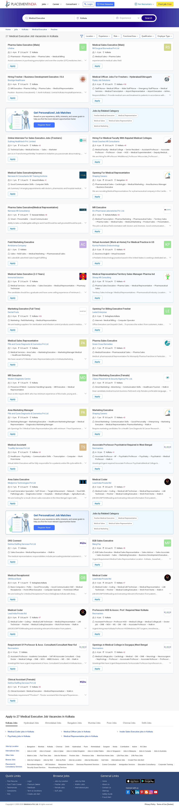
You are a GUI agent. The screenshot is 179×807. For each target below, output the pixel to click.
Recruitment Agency (34, 764)
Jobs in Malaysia (129, 751)
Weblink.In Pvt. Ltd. (31, 804)
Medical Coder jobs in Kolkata (21, 731)
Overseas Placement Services (87, 764)
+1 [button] (46, 180)
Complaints (11, 791)
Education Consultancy (147, 764)
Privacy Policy (150, 804)
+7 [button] (124, 487)
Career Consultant (109, 764)
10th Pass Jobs (137, 755)
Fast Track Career (14, 784)
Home (104, 781)
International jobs (82, 788)
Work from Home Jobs (105, 755)
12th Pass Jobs (122, 755)
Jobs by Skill (48, 760)
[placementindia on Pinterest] (142, 792)
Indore (134, 746)
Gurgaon (106, 746)
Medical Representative (127, 116)
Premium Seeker (33, 784)
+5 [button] (46, 215)
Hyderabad (76, 746)
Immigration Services (127, 764)
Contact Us (106, 788)
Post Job (165, 4)
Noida (115, 746)
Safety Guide (107, 794)
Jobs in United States (96, 751)
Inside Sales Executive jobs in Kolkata (136, 731)
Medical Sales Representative (120, 121)
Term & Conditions (34, 791)
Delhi (67, 746)
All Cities (143, 746)
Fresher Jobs (74, 755)
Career (56, 4)
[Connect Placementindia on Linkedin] (137, 792)
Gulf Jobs (105, 760)
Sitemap (105, 791)
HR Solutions (50, 764)
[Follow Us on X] (132, 792)
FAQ (8, 794)
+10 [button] (124, 84)
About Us (105, 784)
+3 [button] (40, 145)
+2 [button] (124, 652)
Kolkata (50, 746)
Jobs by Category (33, 760)
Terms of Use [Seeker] (165, 804)
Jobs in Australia (160, 751)
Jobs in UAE (31, 751)
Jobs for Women (60, 755)
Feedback (31, 788)
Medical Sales (99, 121)
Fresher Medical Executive (104, 116)
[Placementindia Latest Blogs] (146, 792)
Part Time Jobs (45, 755)
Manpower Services (65, 764)
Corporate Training (165, 764)
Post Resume (106, 4)
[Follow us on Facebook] (128, 792)
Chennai (59, 746)
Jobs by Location (75, 760)
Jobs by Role (61, 760)
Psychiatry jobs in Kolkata (19, 736)
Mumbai (41, 746)
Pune (86, 746)
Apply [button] (13, 66)
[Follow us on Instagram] (151, 792)
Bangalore (31, 746)
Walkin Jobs (80, 784)
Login (90, 4)
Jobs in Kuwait (44, 751)
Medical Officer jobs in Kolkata (77, 731)
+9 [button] (125, 145)
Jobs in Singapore (113, 751)
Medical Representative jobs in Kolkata (81, 736)
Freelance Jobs (88, 755)
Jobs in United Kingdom (75, 751)
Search (148, 18)
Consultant (71, 4)
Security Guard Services (36, 767)
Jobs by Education (91, 760)
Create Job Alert (33, 794)
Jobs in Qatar (58, 751)
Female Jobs (60, 788)
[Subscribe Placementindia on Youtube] (156, 792)
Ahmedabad (95, 746)
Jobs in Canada (145, 751)
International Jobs (118, 760)
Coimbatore (124, 746)
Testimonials (12, 788)
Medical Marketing (101, 126)
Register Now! (44, 125)
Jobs (44, 4)
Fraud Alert (106, 797)
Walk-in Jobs (32, 755)
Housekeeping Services (57, 767)
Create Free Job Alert (136, 760)
